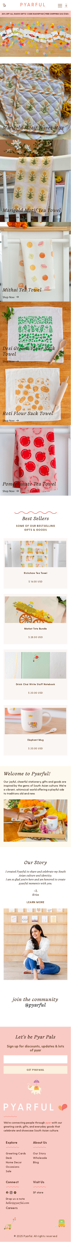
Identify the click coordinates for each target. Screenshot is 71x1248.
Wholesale (40, 1157)
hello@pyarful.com (17, 1203)
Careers (12, 1208)
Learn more (35, 902)
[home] (32, 5)
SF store (38, 1192)
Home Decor (14, 1162)
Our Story (39, 1153)
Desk (9, 1157)
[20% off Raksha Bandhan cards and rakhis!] (35, 37)
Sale (9, 1171)
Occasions (12, 1166)
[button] (59, 6)
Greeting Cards (16, 1153)
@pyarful (35, 1005)
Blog (36, 1162)
